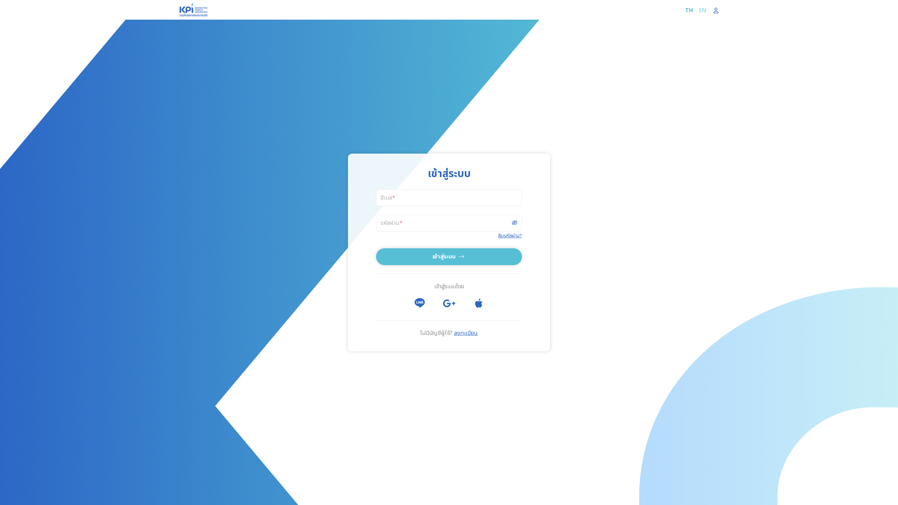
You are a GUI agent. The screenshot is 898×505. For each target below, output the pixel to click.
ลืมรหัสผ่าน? (510, 236)
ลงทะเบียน (466, 333)
